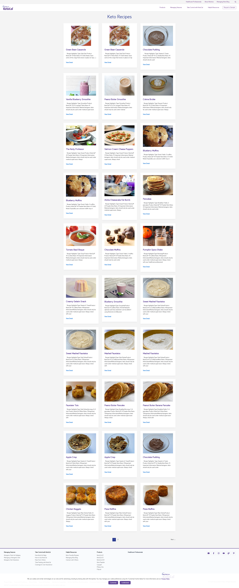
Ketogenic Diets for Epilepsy (12, 555)
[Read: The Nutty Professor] (81, 135)
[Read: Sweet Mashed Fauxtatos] (158, 287)
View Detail (69, 63)
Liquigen (99, 564)
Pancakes (147, 199)
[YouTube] (224, 553)
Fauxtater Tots (72, 405)
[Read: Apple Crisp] (81, 443)
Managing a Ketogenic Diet (12, 557)
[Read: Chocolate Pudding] (158, 35)
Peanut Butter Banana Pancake (156, 405)
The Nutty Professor (75, 149)
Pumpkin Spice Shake (153, 250)
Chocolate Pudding (151, 50)
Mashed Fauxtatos (112, 353)
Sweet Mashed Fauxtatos (154, 301)
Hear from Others (40, 560)
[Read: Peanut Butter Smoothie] (119, 85)
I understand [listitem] (125, 582)
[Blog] (229, 553)
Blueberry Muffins (151, 151)
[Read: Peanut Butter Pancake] (119, 391)
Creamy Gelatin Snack (76, 301)
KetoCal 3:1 (100, 557)
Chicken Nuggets (73, 509)
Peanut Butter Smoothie (115, 99)
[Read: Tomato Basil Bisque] (81, 236)
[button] (166, 8)
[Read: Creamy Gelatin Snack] (81, 287)
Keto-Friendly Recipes (72, 555)
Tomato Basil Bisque (75, 250)
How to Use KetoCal (41, 557)
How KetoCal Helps (40, 555)
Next (173, 539)
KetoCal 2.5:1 (100, 560)
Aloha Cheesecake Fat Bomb (117, 200)
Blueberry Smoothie (113, 302)
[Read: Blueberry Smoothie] (119, 287)
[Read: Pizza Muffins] (119, 495)
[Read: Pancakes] (158, 185)
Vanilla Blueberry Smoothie (78, 99)
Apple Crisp (71, 457)
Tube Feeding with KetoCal (43, 562)
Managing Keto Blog (72, 557)
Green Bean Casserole (76, 50)
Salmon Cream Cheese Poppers (118, 149)
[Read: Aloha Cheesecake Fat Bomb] (119, 185)
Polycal (99, 569)
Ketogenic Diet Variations (11, 560)
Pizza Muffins (110, 509)
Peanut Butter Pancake (114, 405)
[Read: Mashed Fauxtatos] (119, 339)
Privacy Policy (165, 579)
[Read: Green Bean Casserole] (81, 35)
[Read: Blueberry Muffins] (158, 136)
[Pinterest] (234, 553)
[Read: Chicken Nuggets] (81, 495)
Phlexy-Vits (100, 567)
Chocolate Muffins (112, 250)
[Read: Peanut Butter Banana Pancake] (158, 391)
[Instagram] (219, 553)
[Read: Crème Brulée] (158, 85)
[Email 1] (209, 553)
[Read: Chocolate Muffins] (119, 236)
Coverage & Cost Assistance (43, 564)
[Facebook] (214, 553)
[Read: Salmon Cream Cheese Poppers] (119, 135)
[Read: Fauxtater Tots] (81, 391)
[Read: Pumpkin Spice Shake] (158, 236)
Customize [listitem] (113, 582)
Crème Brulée (149, 99)
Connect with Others (72, 560)
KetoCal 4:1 (100, 555)
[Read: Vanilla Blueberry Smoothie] (81, 85)
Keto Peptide (101, 562)
